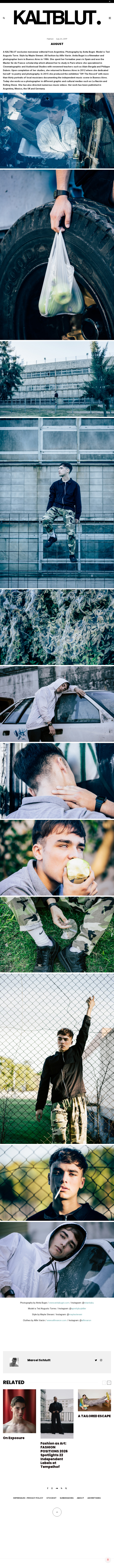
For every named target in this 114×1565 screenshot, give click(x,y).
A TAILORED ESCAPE (94, 1416)
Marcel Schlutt (38, 1360)
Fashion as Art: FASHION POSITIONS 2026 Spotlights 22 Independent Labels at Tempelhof (54, 1455)
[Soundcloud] (56, 1488)
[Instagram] (52, 1488)
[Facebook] (48, 1488)
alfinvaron (86, 1320)
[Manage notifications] (108, 1559)
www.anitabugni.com (59, 1302)
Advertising (94, 1498)
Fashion (50, 39)
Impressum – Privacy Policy (28, 1498)
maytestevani (75, 1314)
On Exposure (13, 1438)
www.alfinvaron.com (56, 1320)
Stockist (51, 1498)
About (80, 1498)
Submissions (66, 1498)
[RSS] (61, 1488)
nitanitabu (89, 1302)
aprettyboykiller (78, 1308)
